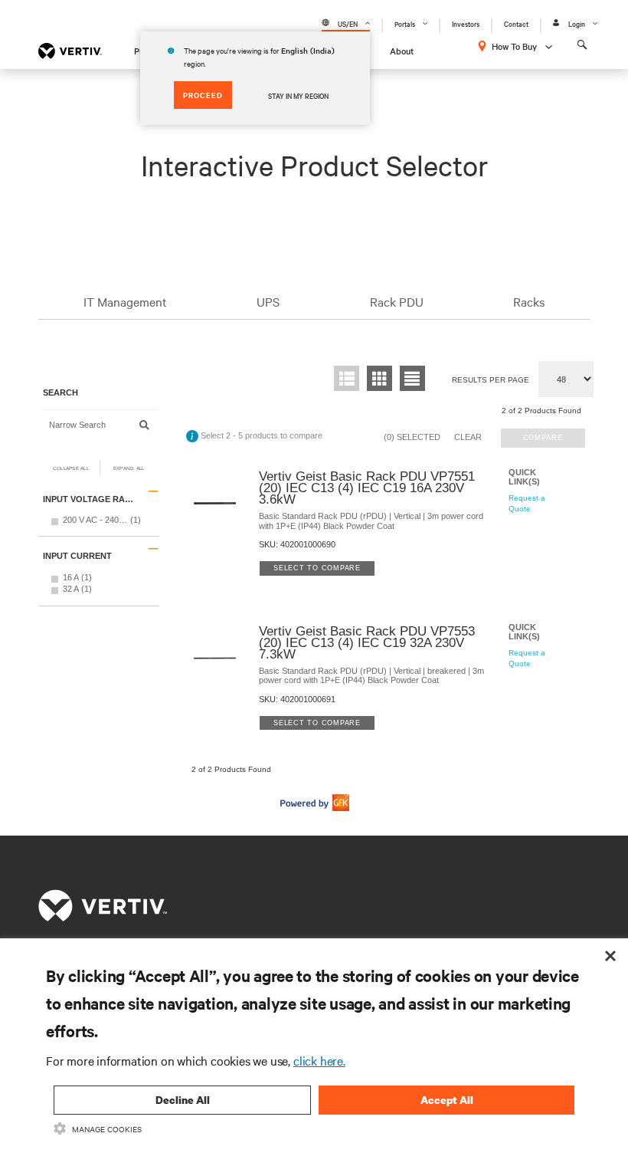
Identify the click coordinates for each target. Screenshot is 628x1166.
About (402, 50)
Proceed (203, 94)
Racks (529, 301)
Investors (465, 23)
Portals (404, 23)
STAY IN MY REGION (298, 95)
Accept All (446, 1099)
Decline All (182, 1099)
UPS (268, 301)
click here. (319, 1060)
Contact (516, 23)
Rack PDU (397, 301)
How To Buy (514, 46)
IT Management (125, 301)
